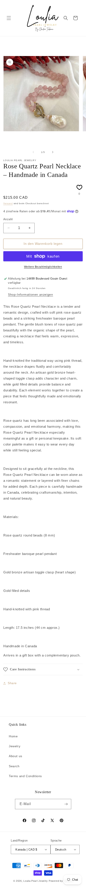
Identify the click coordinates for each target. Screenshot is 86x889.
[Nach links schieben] (33, 152)
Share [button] (12, 683)
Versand (8, 203)
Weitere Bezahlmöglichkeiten (43, 266)
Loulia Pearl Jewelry (35, 881)
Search (14, 766)
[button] (9, 18)
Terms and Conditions (25, 776)
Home (13, 736)
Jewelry (14, 746)
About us (15, 756)
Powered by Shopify (61, 881)
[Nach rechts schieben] (53, 152)
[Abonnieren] (66, 804)
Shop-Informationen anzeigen (30, 294)
